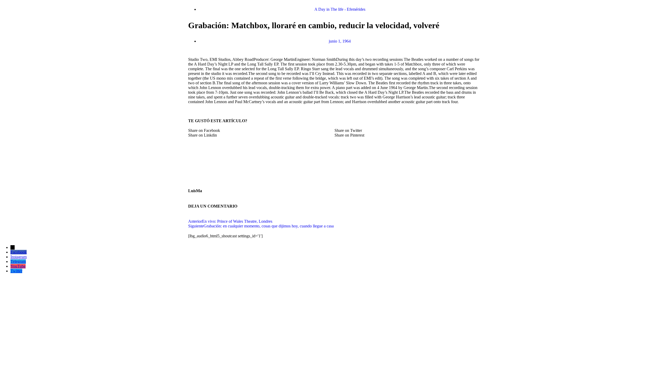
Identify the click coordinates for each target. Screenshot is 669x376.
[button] (261, 130)
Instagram (18, 257)
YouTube (18, 266)
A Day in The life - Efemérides (339, 9)
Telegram (18, 261)
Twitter (16, 271)
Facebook (18, 252)
